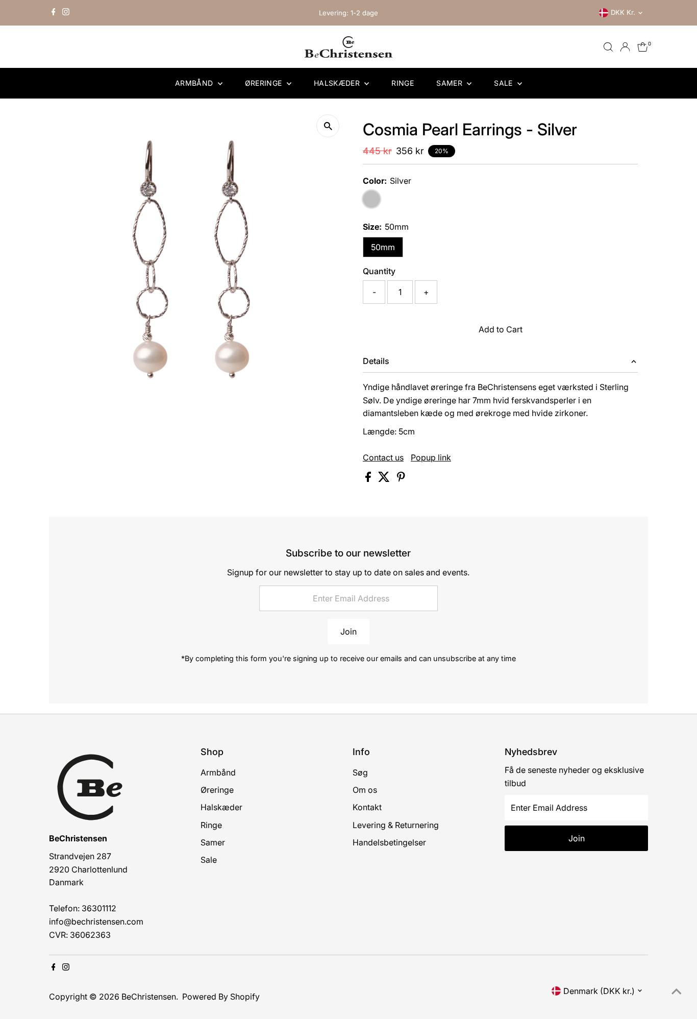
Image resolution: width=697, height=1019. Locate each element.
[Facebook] (53, 13)
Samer (450, 83)
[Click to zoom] (327, 125)
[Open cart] (642, 47)
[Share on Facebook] (369, 479)
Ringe (402, 83)
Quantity (379, 271)
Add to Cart (500, 329)
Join (348, 631)
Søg (360, 772)
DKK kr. (623, 12)
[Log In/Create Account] (625, 47)
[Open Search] (608, 47)
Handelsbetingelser (389, 842)
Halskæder (338, 83)
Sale (504, 83)
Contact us (383, 457)
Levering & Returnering (396, 825)
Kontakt (367, 807)
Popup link (431, 457)
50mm (383, 247)
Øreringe (264, 83)
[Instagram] (66, 13)
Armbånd (195, 83)
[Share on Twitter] (385, 479)
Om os (365, 790)
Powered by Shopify (221, 996)
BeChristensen (148, 996)
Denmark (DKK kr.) (599, 991)
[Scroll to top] (676, 991)
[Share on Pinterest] (401, 479)
